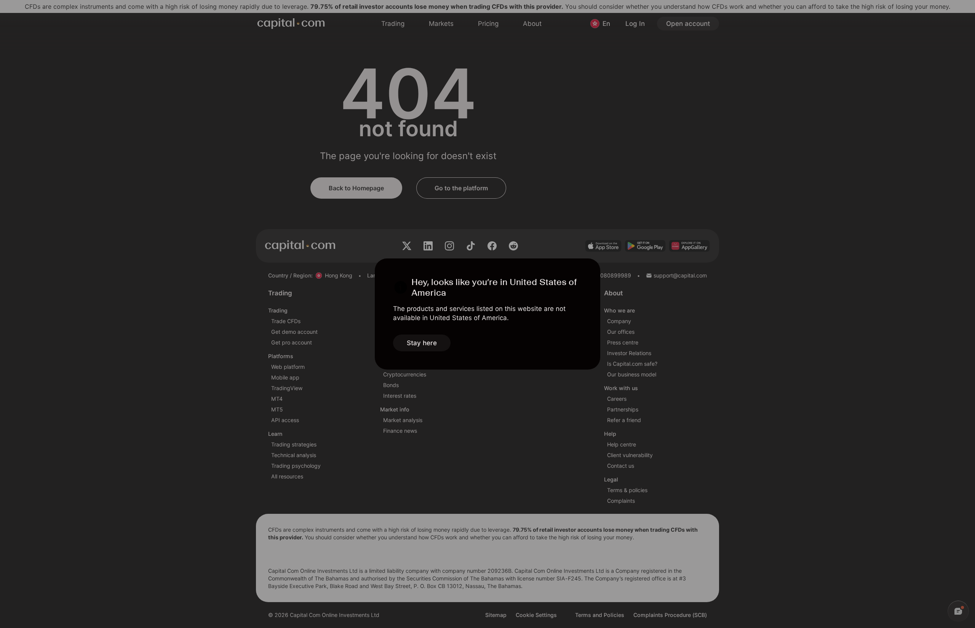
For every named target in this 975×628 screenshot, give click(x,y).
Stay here (422, 343)
